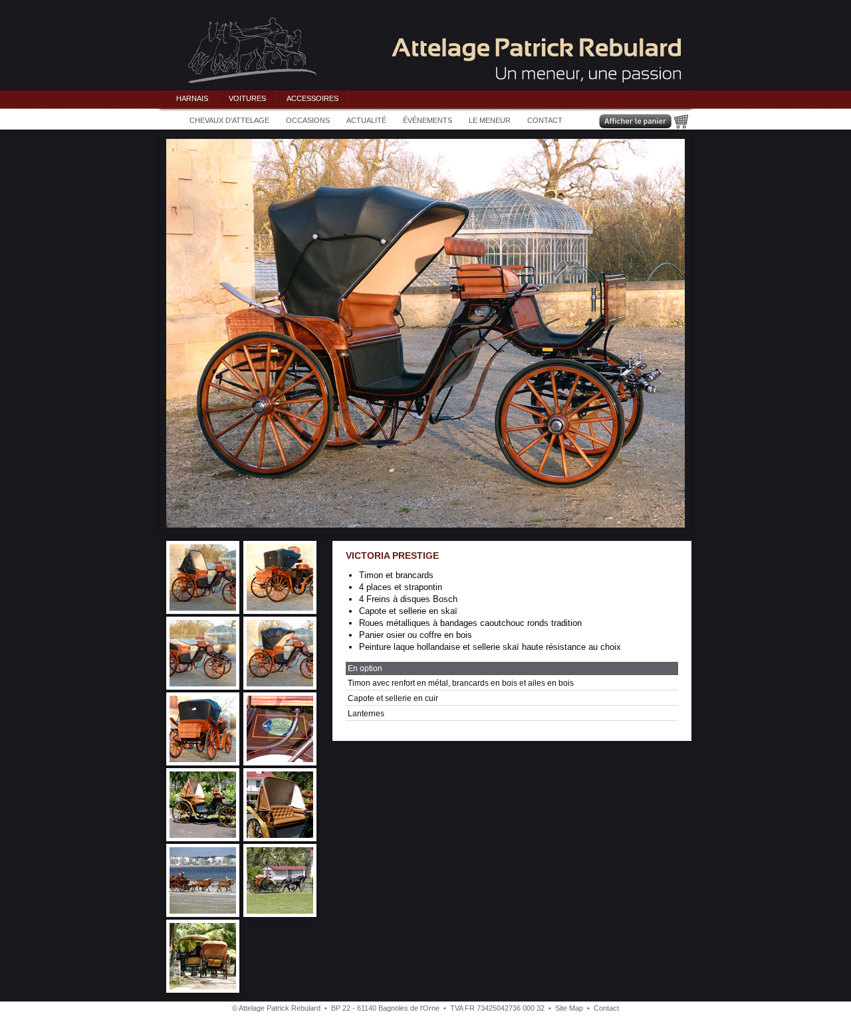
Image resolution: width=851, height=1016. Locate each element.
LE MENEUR (490, 120)
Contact (606, 1008)
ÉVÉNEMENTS (427, 120)
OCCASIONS (308, 120)
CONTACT (544, 120)
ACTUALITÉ (366, 120)
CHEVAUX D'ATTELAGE (229, 120)
